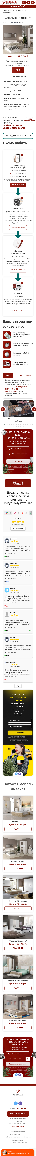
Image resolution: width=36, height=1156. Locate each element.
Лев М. (12, 588)
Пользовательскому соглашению (19, 740)
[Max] (19, 774)
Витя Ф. (12, 662)
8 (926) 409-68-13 (19, 177)
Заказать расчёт (18, 70)
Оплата (28, 375)
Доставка (18, 375)
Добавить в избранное (18, 1131)
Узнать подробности (29, 120)
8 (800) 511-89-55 (19, 170)
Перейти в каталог (18, 310)
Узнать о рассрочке (18, 270)
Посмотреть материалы (18, 483)
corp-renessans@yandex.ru (18, 1118)
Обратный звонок (18, 1114)
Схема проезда (18, 1126)
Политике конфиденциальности (18, 739)
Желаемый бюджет (19, 454)
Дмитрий (13, 563)
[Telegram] (16, 774)
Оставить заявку (18, 185)
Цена (7, 375)
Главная (6, 11)
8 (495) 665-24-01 (19, 174)
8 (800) (18, 1109)
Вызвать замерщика (18, 227)
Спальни (16, 11)
